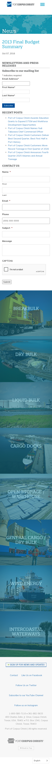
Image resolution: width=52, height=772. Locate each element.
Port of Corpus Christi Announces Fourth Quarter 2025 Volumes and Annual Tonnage (28, 156)
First (4, 184)
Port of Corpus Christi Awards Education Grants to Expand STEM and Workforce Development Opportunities (28, 121)
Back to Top (27, 748)
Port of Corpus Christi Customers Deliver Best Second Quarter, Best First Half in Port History (28, 138)
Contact (14, 675)
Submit (6, 282)
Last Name (8, 95)
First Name (8, 87)
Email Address (10, 78)
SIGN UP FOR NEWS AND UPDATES (26, 664)
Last (4, 195)
